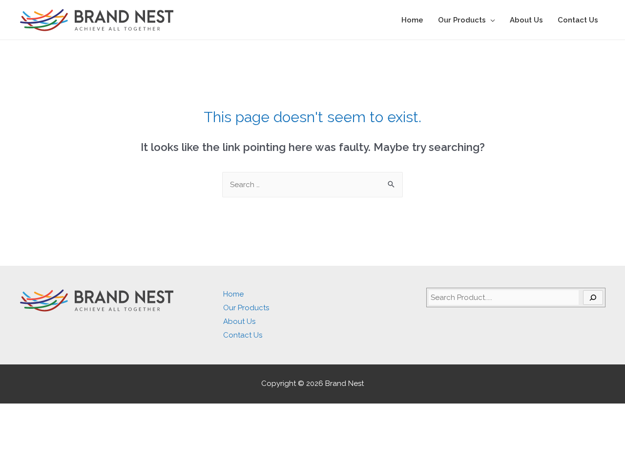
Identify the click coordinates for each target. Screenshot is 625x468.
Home (412, 20)
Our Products (462, 20)
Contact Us (578, 20)
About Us (526, 20)
